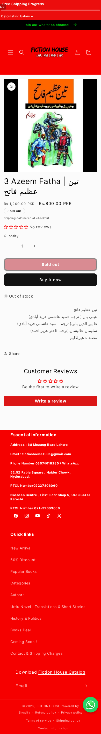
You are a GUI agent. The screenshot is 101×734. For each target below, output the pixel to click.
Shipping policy (68, 720)
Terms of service (38, 720)
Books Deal (20, 630)
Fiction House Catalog (61, 672)
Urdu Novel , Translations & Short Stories (47, 606)
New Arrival (21, 548)
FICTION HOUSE (48, 706)
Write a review (50, 401)
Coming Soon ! (23, 641)
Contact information (53, 728)
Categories (20, 583)
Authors (17, 594)
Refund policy (45, 712)
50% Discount (22, 559)
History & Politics (25, 618)
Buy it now (50, 279)
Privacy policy (72, 712)
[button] (10, 52)
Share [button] (14, 353)
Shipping (10, 218)
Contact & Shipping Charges (36, 653)
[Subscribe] (85, 686)
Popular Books (23, 571)
